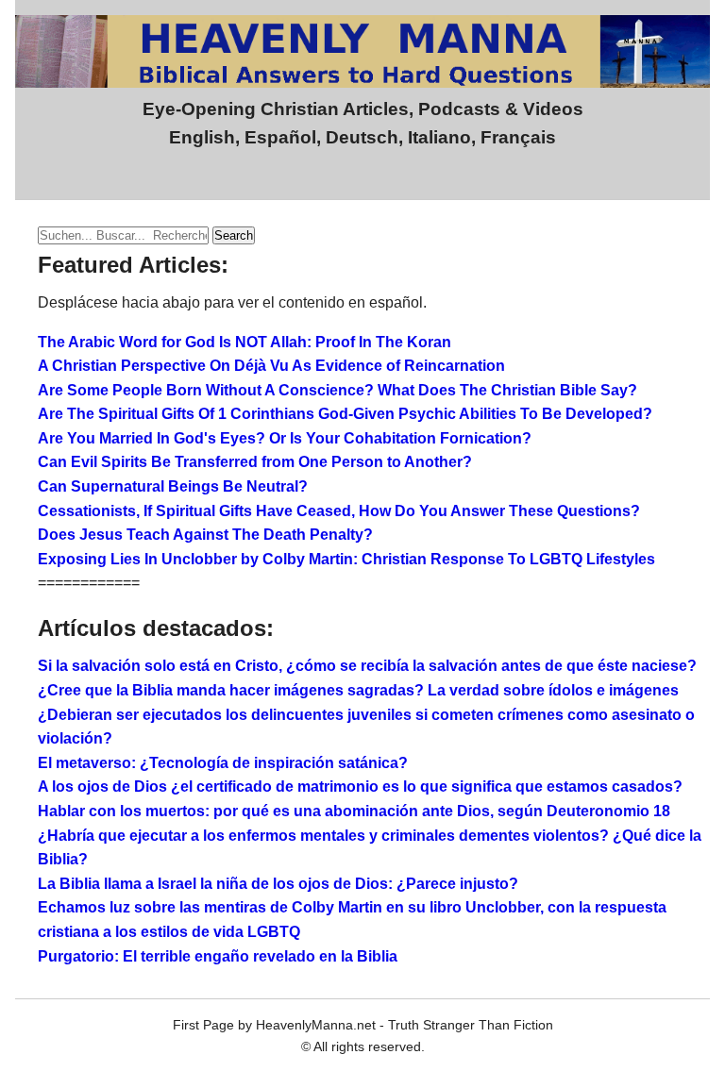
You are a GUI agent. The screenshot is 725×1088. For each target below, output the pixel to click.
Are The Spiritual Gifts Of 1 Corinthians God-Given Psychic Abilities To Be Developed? (345, 414)
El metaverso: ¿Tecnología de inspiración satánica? (223, 763)
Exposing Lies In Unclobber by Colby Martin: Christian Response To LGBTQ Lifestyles (346, 559)
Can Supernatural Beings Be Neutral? (173, 486)
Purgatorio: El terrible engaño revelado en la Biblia (217, 956)
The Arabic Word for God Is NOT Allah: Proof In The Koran (244, 342)
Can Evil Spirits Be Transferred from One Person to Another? (255, 462)
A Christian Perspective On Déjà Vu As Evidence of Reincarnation (271, 366)
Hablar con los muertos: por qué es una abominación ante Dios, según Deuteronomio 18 (354, 811)
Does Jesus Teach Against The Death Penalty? (205, 535)
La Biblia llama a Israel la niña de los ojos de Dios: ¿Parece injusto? (278, 884)
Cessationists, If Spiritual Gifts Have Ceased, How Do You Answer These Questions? (339, 511)
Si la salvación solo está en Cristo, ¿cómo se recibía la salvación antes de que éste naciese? (367, 666)
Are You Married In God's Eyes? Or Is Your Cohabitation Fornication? (284, 438)
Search (233, 235)
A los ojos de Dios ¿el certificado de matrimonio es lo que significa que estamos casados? (360, 786)
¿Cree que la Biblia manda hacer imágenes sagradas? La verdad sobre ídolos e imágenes (358, 690)
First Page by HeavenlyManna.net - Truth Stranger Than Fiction (363, 1024)
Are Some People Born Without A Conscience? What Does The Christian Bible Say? (337, 390)
